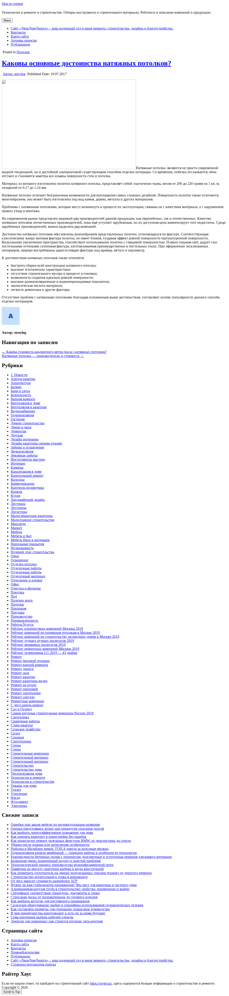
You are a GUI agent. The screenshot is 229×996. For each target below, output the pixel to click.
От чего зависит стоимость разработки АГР (44, 881)
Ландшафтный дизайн (28, 500)
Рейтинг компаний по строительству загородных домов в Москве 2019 (65, 636)
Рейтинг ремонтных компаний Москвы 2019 (45, 649)
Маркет (16, 528)
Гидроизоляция (22, 415)
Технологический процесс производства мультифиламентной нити (62, 865)
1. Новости (19, 375)
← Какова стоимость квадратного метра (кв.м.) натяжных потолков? (54, 352)
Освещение (19, 560)
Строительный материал (29, 757)
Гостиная (18, 419)
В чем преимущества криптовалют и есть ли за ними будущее (58, 913)
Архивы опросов (24, 40)
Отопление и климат (26, 580)
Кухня (15, 496)
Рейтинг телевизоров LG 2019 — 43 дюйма (44, 653)
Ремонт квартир (23, 677)
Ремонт (16, 657)
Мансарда (18, 524)
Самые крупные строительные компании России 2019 (52, 713)
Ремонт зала (20, 673)
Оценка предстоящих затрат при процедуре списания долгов (57, 828)
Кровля (16, 492)
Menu (7, 20)
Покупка (17, 592)
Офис (15, 584)
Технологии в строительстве (32, 781)
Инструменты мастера (28, 459)
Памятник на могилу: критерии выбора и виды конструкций (57, 869)
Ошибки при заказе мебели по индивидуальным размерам (55, 824)
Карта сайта (20, 36)
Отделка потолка (24, 564)
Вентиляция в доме (25, 403)
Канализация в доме (26, 471)
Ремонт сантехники (26, 693)
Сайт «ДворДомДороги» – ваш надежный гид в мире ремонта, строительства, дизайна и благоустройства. (92, 28)
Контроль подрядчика (27, 487)
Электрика (19, 806)
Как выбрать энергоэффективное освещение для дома (52, 832)
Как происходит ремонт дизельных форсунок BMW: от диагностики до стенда (71, 841)
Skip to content (12, 4)
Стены (16, 745)
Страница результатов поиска (33, 964)
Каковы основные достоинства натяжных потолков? (86, 63)
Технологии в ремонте (28, 777)
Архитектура (21, 383)
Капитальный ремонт (27, 475)
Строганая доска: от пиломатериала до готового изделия (54, 897)
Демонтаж (18, 431)
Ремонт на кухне (23, 685)
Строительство (22, 765)
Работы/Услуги (22, 624)
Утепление (19, 794)
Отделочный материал (28, 576)
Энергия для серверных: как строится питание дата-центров (57, 921)
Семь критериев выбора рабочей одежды (42, 917)
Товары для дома (23, 785)
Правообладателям (25, 952)
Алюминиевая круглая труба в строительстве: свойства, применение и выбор (70, 889)
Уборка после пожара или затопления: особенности (50, 845)
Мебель (16, 532)
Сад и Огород (21, 709)
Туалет (16, 790)
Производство (21, 616)
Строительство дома (26, 769)
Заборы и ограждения (27, 447)
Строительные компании (30, 753)
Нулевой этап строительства (32, 552)
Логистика (19, 512)
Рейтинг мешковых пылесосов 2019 (38, 645)
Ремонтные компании (27, 701)
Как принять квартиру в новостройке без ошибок (48, 837)
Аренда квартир (23, 379)
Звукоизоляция (22, 451)
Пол (14, 596)
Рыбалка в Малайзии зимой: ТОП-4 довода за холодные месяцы (59, 849)
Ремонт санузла (22, 697)
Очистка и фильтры (26, 588)
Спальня (17, 737)
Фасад (15, 798)
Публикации (20, 44)
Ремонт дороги (22, 669)
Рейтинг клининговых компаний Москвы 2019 (47, 628)
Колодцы (18, 479)
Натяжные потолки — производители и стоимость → (43, 356)
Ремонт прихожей (24, 689)
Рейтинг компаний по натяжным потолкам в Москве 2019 (55, 632)
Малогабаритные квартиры (32, 516)
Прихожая (18, 608)
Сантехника (20, 717)
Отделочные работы (26, 568)
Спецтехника (21, 741)
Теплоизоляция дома (26, 773)
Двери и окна (21, 427)
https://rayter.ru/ (101, 983)
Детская (17, 435)
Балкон (16, 387)
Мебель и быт (21, 536)
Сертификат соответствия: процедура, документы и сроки (55, 893)
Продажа (17, 612)
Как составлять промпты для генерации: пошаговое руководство (60, 909)
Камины (17, 467)
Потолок (23, 52)
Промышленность (24, 620)
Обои (15, 556)
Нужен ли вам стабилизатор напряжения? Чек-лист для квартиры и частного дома (74, 885)
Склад (15, 733)
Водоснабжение (23, 411)
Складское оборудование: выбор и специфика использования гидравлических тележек (77, 905)
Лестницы (18, 508)
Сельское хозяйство (25, 729)
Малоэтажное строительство (32, 520)
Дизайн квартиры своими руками (36, 443)
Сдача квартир (22, 725)
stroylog (14, 74)
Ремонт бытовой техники (30, 661)
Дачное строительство (28, 423)
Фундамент (19, 802)
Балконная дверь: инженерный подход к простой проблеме (56, 861)
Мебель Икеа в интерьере (30, 540)
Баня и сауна (20, 391)
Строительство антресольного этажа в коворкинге (49, 877)
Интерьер (18, 463)
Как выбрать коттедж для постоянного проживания (50, 901)
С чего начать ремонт (27, 705)
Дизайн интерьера (24, 439)
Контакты (18, 32)
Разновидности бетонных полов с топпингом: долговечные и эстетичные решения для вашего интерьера (91, 857)
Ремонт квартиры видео (29, 681)
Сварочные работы (25, 721)
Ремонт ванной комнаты (29, 665)
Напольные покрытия (27, 544)
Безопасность (21, 395)
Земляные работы (24, 455)
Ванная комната (23, 399)
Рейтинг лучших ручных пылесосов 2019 (42, 641)
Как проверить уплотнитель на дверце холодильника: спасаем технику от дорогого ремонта (81, 873)
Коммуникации (22, 483)
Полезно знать (22, 600)
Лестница (18, 504)
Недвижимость (22, 548)
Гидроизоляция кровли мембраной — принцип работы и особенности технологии (74, 853)
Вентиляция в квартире (29, 407)
